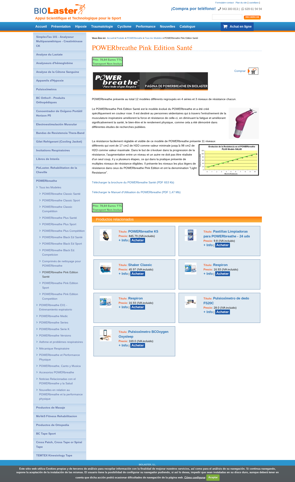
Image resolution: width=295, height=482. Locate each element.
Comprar (240, 70)
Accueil (41, 26)
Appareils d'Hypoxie (50, 80)
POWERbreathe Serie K (54, 329)
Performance (146, 26)
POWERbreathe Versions (55, 335)
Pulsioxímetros (46, 89)
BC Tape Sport (46, 433)
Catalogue (187, 26)
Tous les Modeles (153, 38)
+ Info (123, 240)
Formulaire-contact (224, 2)
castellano (254, 2)
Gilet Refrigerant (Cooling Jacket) (59, 141)
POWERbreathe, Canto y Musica (60, 366)
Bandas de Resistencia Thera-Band (60, 133)
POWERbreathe (134, 38)
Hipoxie (81, 26)
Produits (120, 38)
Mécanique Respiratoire (54, 348)
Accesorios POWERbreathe (56, 372)
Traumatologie (102, 26)
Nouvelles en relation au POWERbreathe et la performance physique (61, 394)
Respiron (220, 265)
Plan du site (241, 2)
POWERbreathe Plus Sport (59, 224)
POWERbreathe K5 (143, 231)
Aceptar (213, 477)
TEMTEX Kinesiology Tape (54, 455)
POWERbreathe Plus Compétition (63, 230)
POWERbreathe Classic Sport (61, 200)
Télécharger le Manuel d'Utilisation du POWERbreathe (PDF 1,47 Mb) (136, 192)
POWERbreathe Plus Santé (59, 217)
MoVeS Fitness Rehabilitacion (56, 416)
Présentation (61, 26)
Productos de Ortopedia (52, 425)
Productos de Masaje (50, 407)
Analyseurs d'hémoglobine (54, 63)
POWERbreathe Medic (53, 316)
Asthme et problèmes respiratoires (61, 341)
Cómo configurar (194, 477)
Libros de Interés (47, 159)
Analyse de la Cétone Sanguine (57, 71)
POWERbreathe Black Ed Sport (62, 243)
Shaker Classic (140, 265)
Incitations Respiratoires (53, 150)
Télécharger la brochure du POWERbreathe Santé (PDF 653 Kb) (133, 182)
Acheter (137, 240)
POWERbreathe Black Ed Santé (62, 237)
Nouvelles (167, 26)
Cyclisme (124, 26)
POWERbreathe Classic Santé (61, 193)
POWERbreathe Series (53, 322)
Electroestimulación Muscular (56, 124)
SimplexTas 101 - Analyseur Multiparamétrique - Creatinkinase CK (59, 41)
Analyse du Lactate (49, 54)
